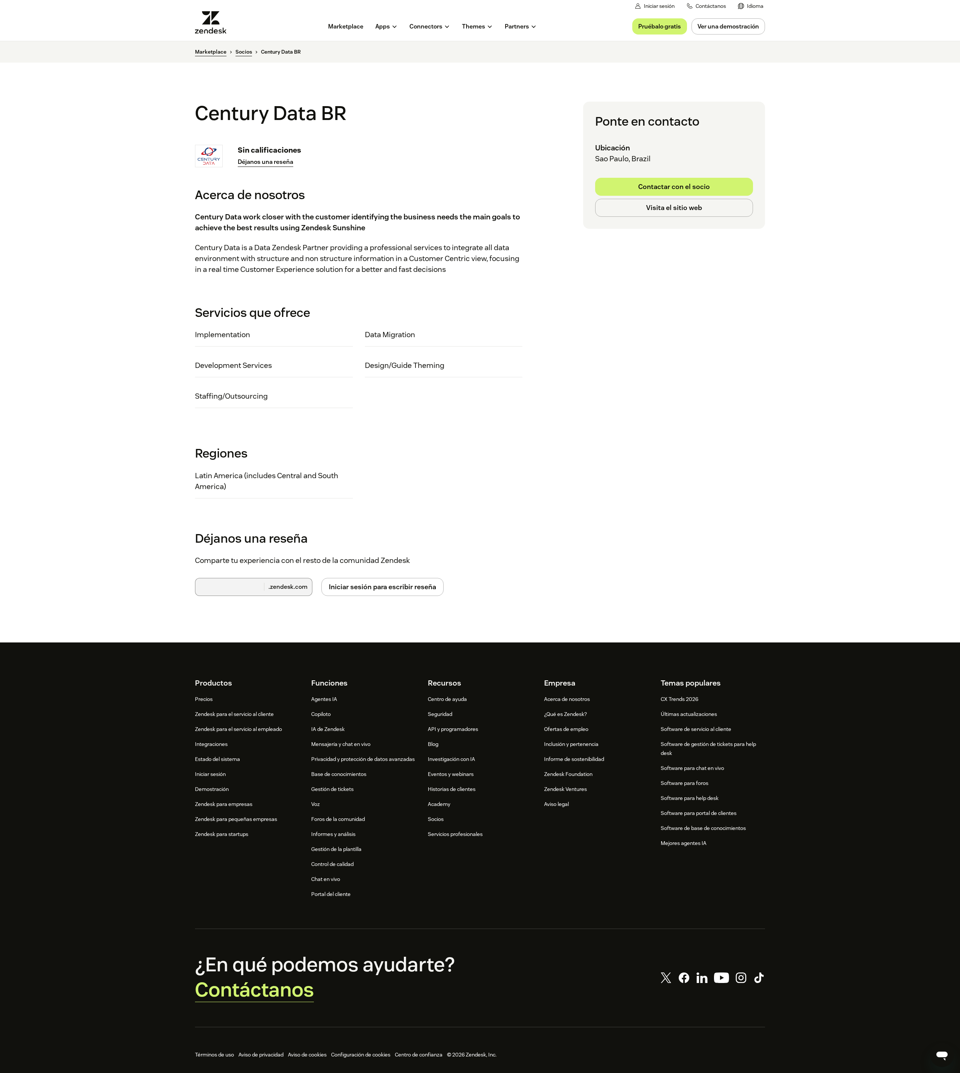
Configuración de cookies (360, 1054)
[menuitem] (751, 6)
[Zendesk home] (213, 22)
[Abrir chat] (942, 1055)
